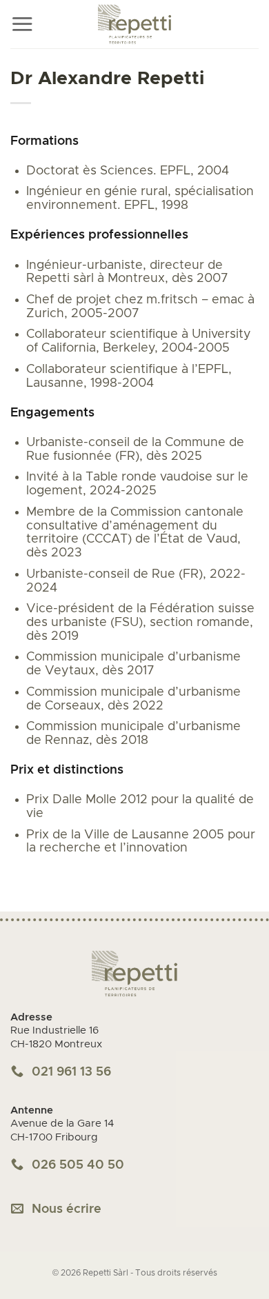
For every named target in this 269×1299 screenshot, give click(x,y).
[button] (22, 24)
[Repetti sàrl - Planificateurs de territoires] (134, 24)
